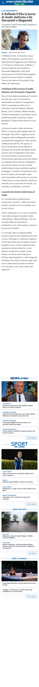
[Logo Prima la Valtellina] (19, 2)
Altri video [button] (32, 553)
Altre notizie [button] (31, 438)
